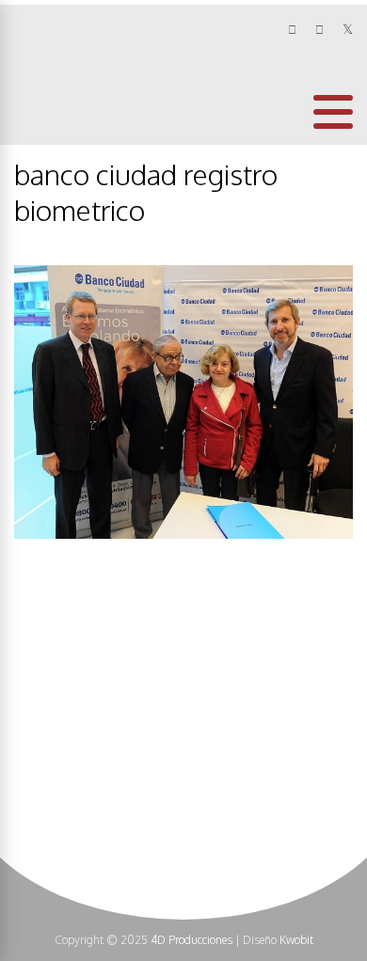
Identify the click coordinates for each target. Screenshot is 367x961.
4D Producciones (191, 940)
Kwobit (296, 940)
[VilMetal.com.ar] (76, 128)
